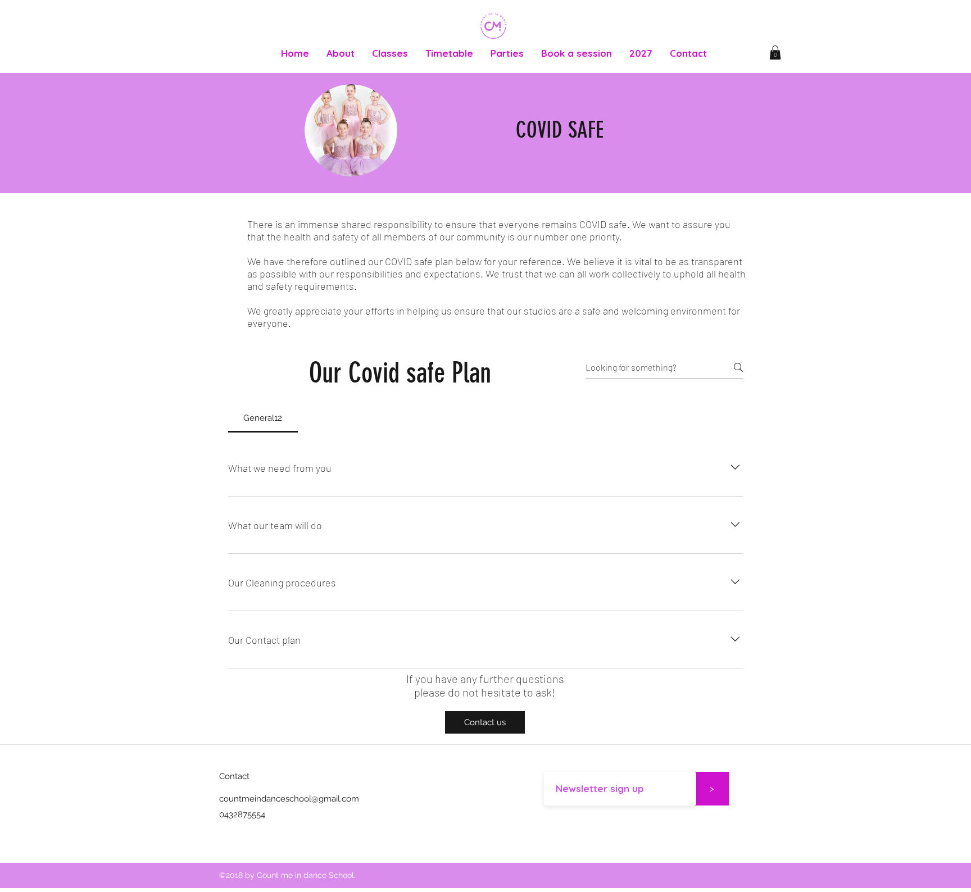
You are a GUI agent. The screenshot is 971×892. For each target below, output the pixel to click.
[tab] (263, 418)
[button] (775, 52)
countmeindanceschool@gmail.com (289, 799)
